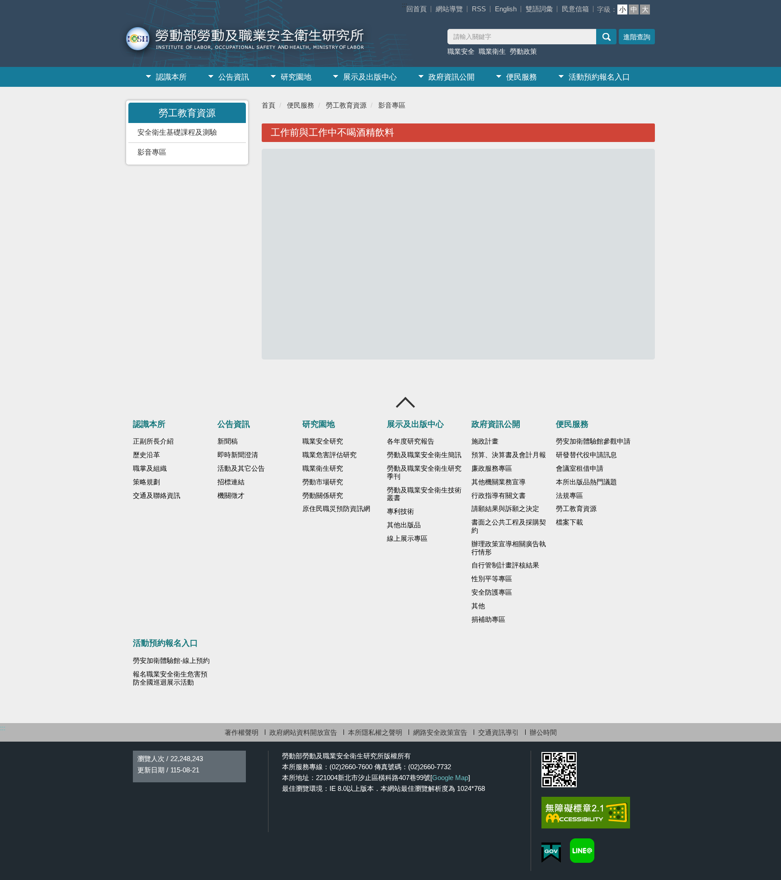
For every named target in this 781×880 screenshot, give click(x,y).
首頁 (268, 105)
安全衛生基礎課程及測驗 (177, 132)
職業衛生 (492, 51)
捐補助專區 (488, 619)
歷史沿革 (146, 455)
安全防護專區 (491, 592)
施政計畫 (485, 441)
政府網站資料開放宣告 (303, 732)
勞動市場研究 (322, 482)
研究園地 (296, 77)
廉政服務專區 (491, 468)
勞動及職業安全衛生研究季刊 (424, 472)
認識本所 (171, 77)
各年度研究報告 (410, 441)
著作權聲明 (242, 732)
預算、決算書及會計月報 (508, 455)
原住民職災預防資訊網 (336, 508)
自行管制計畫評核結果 (505, 565)
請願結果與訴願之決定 (505, 508)
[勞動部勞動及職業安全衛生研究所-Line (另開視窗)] (582, 850)
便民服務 (521, 77)
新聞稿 (227, 441)
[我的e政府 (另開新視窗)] (551, 852)
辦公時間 (543, 732)
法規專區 (569, 495)
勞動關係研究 (322, 495)
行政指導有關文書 (498, 495)
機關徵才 (231, 495)
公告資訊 (233, 77)
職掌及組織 (150, 468)
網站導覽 (449, 9)
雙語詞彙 (539, 9)
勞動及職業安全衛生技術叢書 (424, 494)
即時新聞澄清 (237, 455)
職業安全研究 (322, 441)
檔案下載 (569, 522)
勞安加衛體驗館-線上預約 (171, 660)
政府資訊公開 (451, 77)
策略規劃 (146, 482)
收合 (406, 402)
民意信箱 (575, 9)
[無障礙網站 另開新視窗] (585, 812)
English (506, 9)
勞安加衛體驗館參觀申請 (593, 441)
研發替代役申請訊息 (586, 455)
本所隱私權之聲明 (375, 732)
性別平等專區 (491, 578)
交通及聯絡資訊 (156, 495)
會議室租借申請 (579, 468)
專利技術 (400, 511)
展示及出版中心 (370, 77)
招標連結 (231, 482)
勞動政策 (523, 51)
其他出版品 (404, 525)
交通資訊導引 (498, 732)
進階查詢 (636, 37)
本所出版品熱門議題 (586, 482)
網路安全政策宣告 (440, 732)
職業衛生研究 (322, 468)
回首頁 (416, 9)
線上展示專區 (407, 538)
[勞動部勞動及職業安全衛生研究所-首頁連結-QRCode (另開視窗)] (559, 770)
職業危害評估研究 (329, 455)
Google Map (450, 777)
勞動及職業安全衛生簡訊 (424, 455)
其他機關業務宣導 (498, 482)
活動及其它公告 (241, 468)
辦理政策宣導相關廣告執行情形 (508, 548)
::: (404, 5)
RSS (479, 9)
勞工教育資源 (346, 105)
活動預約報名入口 (599, 77)
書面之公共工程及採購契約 (508, 526)
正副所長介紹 (153, 441)
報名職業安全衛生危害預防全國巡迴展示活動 (170, 678)
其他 (478, 606)
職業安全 (461, 51)
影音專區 (151, 152)
